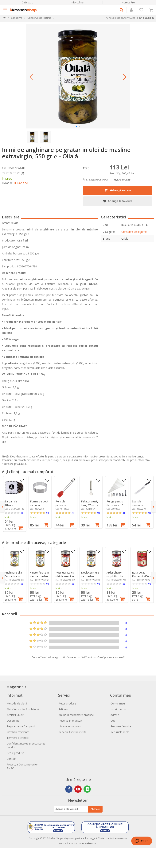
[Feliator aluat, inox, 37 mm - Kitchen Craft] (91, 487)
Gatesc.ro (27, 2)
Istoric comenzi (120, 709)
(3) (73, 513)
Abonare (95, 809)
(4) (149, 513)
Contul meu (118, 703)
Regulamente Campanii (21, 726)
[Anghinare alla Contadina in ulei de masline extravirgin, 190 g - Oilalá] (15, 559)
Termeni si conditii (18, 738)
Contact (11, 759)
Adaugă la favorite (119, 201)
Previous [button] (2, 507)
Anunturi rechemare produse (76, 715)
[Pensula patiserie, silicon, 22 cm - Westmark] (66, 487)
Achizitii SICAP (15, 715)
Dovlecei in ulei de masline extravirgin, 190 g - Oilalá (90, 578)
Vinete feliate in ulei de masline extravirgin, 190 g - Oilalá (39, 578)
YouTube (78, 789)
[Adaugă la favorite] (22, 480)
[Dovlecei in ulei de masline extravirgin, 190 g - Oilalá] (91, 559)
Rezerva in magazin (71, 720)
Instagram (87, 789)
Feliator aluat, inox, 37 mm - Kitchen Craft (89, 505)
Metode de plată (17, 703)
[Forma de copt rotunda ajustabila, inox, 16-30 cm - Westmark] (40, 487)
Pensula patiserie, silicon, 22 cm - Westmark (65, 507)
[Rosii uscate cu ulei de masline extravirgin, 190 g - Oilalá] (66, 559)
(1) (98, 513)
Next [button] (153, 507)
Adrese (115, 715)
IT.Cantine (21, 183)
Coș (113, 720)
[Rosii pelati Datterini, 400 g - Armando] (142, 559)
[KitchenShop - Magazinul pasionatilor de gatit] (24, 10)
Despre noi (13, 720)
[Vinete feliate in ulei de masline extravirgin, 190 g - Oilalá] (40, 559)
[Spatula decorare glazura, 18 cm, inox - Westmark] (142, 487)
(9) (47, 513)
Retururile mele (120, 732)
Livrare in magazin (70, 726)
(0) (22, 513)
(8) (124, 513)
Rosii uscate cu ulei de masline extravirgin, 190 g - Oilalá (65, 578)
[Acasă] (4, 18)
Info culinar (77, 2)
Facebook (68, 789)
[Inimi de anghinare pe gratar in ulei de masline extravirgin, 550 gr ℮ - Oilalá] (78, 76)
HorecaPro (128, 2)
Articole (63, 709)
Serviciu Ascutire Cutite (73, 732)
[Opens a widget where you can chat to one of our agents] (141, 841)
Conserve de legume (134, 231)
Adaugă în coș (120, 190)
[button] (31, 77)
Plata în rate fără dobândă (23, 709)
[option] (14, 504)
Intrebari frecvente (18, 732)
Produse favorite (121, 726)
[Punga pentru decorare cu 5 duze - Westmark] (117, 487)
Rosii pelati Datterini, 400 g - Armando (141, 576)
